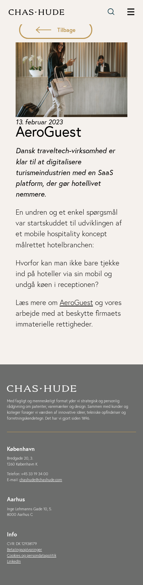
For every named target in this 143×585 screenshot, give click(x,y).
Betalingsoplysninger (24, 549)
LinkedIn (14, 561)
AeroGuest (76, 302)
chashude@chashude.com (40, 479)
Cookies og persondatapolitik (31, 555)
